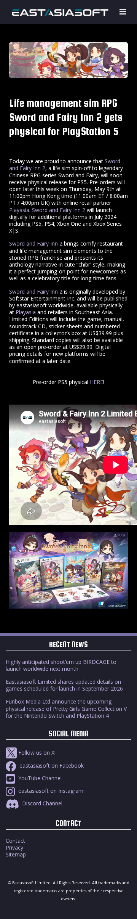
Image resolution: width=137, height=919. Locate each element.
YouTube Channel (39, 778)
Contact (15, 840)
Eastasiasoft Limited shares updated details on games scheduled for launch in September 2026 (64, 685)
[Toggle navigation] (123, 12)
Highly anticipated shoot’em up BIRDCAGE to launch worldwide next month (61, 665)
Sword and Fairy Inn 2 (58, 210)
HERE (96, 382)
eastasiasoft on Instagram (50, 790)
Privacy (14, 847)
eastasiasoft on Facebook (51, 765)
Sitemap (16, 854)
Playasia (19, 210)
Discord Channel (41, 803)
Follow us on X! (36, 752)
